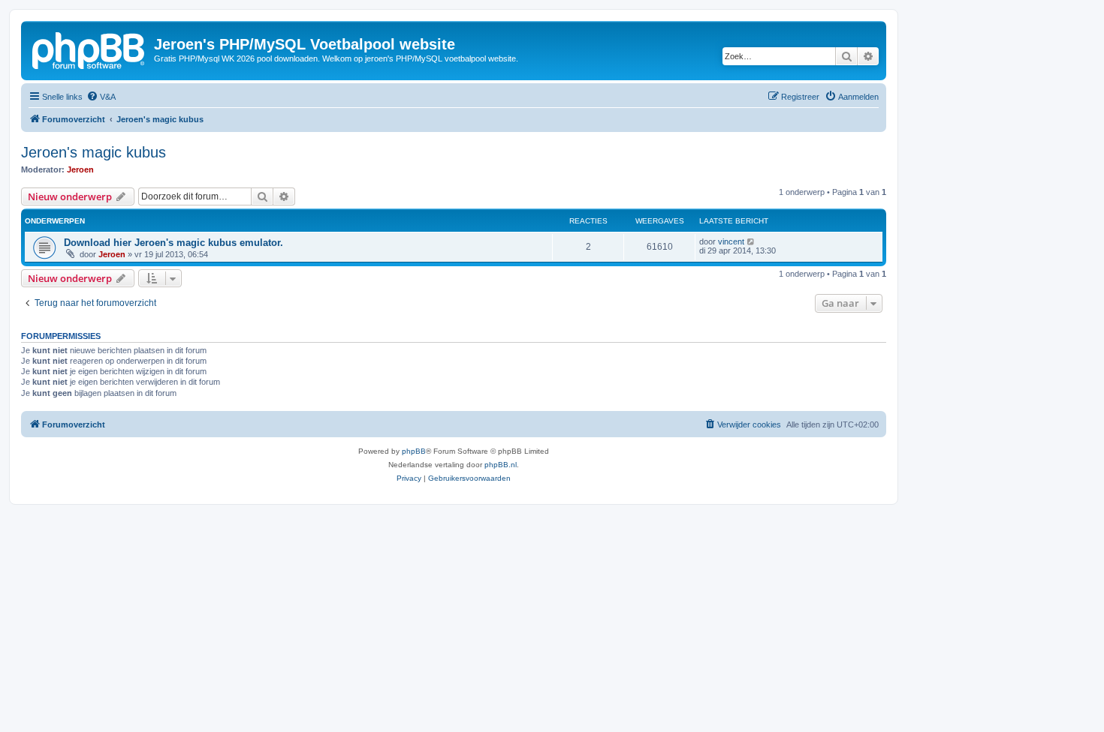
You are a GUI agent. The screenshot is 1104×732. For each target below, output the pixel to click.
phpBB (414, 451)
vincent (731, 241)
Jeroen (80, 169)
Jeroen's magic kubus (93, 152)
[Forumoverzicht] (89, 49)
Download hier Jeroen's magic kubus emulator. (173, 242)
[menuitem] (101, 97)
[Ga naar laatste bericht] (751, 241)
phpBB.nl (500, 464)
